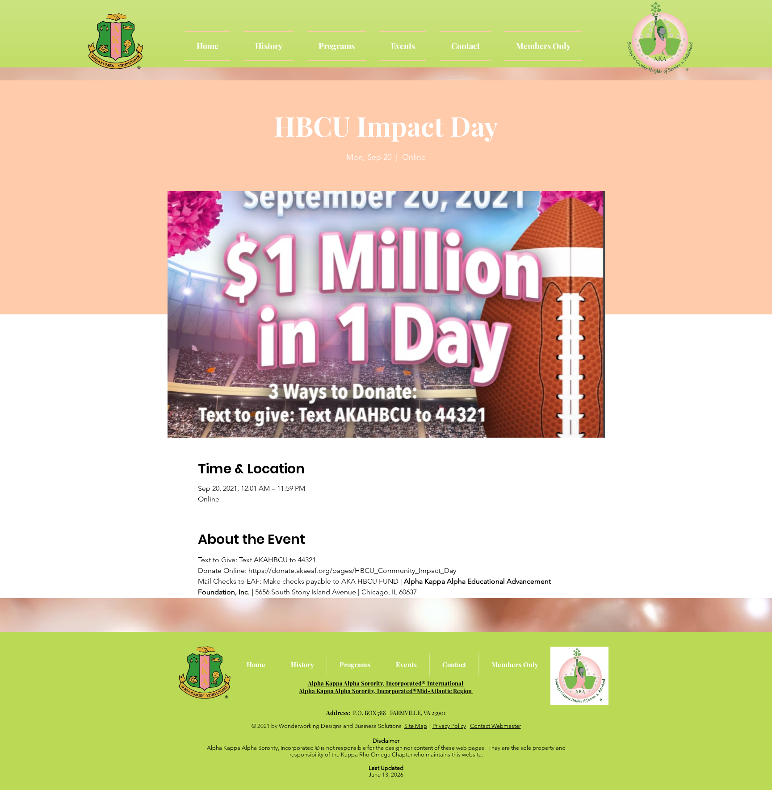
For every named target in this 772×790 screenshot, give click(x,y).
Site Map (415, 726)
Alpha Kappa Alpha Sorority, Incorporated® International (386, 683)
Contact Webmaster (495, 726)
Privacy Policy (449, 726)
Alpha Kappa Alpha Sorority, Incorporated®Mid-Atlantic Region (386, 690)
